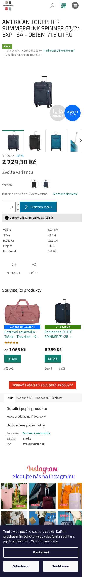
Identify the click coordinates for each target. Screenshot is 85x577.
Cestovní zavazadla (36, 433)
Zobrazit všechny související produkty (42, 385)
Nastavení (41, 552)
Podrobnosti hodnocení (59, 51)
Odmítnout (21, 566)
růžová (8, 369)
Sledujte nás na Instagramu (44, 476)
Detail (12, 358)
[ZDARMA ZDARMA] (63, 311)
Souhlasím (60, 566)
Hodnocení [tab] (42, 398)
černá (48, 369)
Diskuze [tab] (57, 398)
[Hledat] (52, 5)
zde (55, 541)
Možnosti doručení (65, 194)
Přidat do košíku (41, 207)
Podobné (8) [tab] (24, 398)
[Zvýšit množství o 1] (17, 204)
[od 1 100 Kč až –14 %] (22, 311)
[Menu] (75, 5)
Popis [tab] (9, 398)
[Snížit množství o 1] (17, 209)
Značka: (24, 55)
